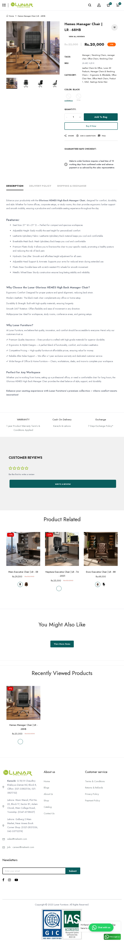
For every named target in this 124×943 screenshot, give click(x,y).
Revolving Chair (106, 58)
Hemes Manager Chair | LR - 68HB (23, 727)
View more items (62, 643)
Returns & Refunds (94, 787)
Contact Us (49, 813)
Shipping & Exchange (71, 186)
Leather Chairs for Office (92, 68)
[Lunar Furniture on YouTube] (16, 880)
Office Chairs (93, 58)
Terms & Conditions (95, 781)
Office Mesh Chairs (100, 78)
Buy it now (91, 126)
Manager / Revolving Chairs (94, 55)
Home (11, 16)
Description (14, 186)
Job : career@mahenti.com (20, 847)
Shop (46, 800)
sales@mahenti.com (17, 839)
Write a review (63, 484)
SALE (86, 82)
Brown (78, 97)
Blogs (46, 787)
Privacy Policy (92, 794)
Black (68, 97)
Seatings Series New (98, 82)
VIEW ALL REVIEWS (77, 36)
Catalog (48, 807)
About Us (48, 794)
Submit (73, 871)
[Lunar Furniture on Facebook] (3, 880)
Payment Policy (92, 800)
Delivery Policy (40, 186)
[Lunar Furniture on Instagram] (9, 880)
